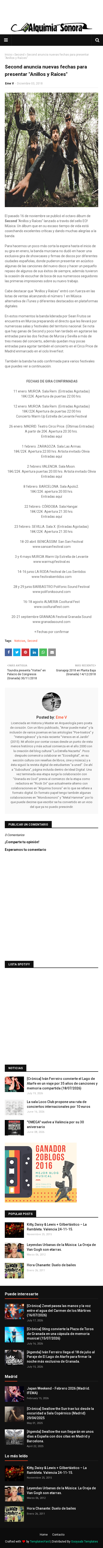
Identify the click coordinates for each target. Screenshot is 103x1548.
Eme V (9, 83)
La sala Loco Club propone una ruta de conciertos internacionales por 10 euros (58, 1104)
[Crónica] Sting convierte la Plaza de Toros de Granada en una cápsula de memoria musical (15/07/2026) (60, 1333)
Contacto (58, 1534)
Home (44, 1534)
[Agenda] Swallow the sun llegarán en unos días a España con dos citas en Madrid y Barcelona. (60, 1436)
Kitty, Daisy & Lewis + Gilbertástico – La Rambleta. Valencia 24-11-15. (57, 1227)
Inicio (8, 54)
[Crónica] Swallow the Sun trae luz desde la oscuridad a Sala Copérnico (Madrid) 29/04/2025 (60, 1413)
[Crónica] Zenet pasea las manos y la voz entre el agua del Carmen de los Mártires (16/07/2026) (59, 1310)
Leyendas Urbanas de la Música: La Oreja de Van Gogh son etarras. (61, 1247)
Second (19, 54)
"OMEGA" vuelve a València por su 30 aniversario (55, 1124)
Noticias (19, 641)
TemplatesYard (40, 1541)
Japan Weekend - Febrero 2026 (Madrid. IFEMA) (58, 1390)
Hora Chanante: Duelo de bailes (51, 1265)
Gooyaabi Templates (84, 1541)
